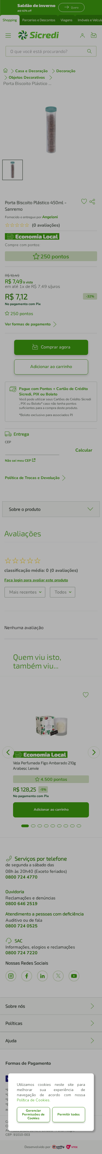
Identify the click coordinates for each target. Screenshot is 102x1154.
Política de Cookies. (33, 1100)
